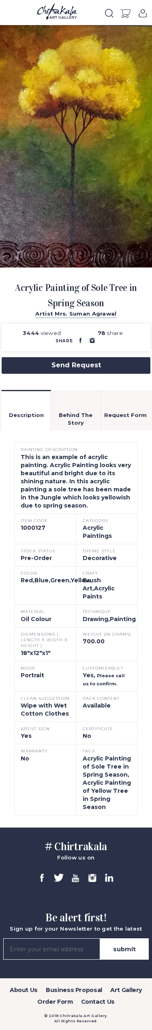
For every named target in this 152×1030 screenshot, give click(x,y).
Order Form (55, 1001)
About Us (24, 990)
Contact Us (98, 1001)
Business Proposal (74, 990)
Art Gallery (126, 990)
